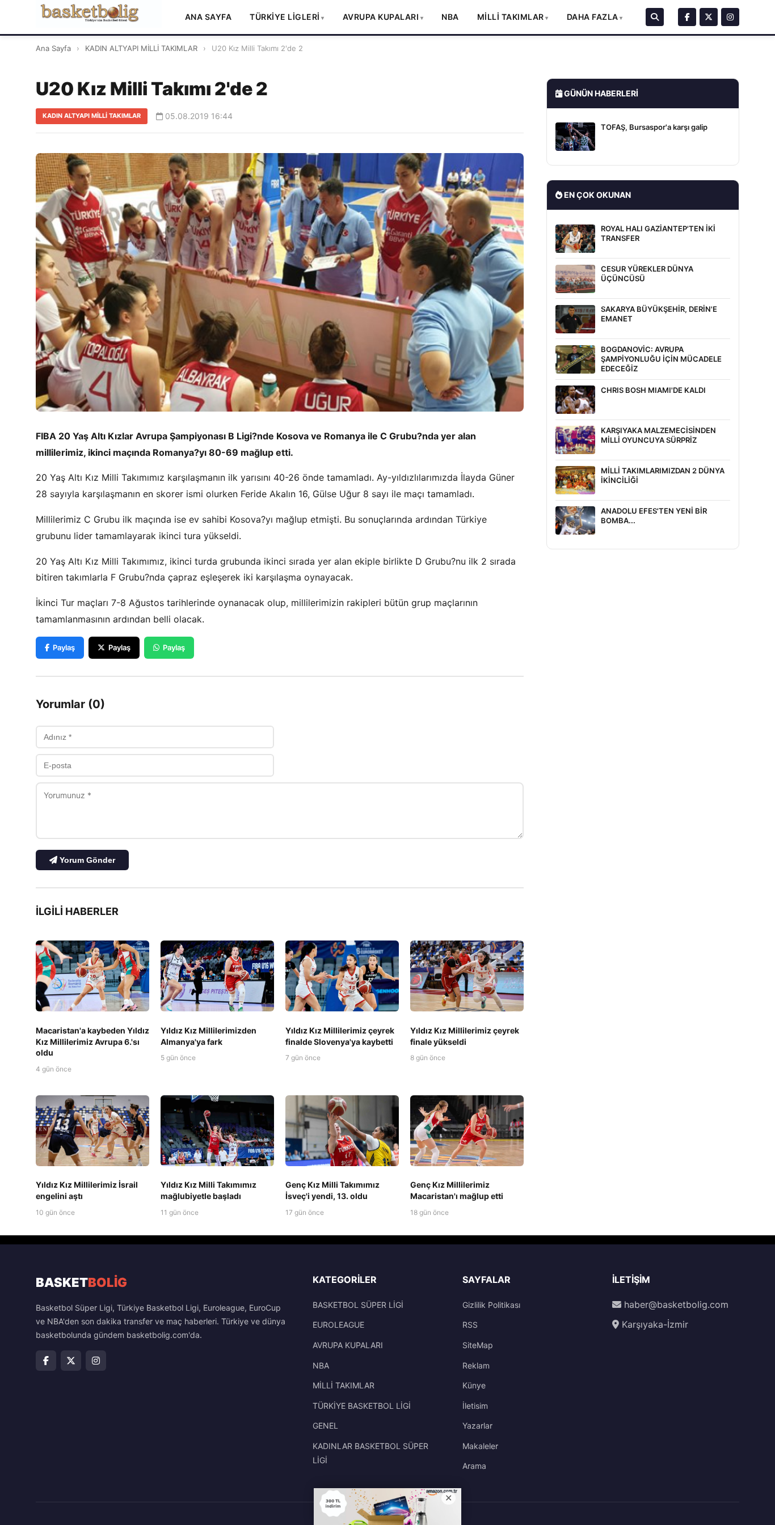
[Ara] (655, 17)
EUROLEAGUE (338, 1324)
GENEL (325, 1425)
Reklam (476, 1365)
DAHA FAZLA (592, 17)
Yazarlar (477, 1425)
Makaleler (480, 1446)
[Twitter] (709, 17)
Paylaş (64, 647)
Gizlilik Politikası (491, 1305)
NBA (450, 17)
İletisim (475, 1405)
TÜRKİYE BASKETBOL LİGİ (362, 1405)
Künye (474, 1385)
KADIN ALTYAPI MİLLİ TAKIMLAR (141, 48)
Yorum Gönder (86, 860)
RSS (470, 1324)
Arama (474, 1466)
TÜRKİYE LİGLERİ (285, 17)
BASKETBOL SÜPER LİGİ (358, 1305)
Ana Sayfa (208, 17)
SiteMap (477, 1345)
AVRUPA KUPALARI (381, 17)
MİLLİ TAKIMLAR (510, 17)
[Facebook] (687, 17)
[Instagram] (730, 17)
